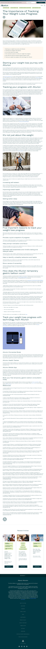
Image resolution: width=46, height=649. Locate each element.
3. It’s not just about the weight (11, 52)
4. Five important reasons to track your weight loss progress (18, 53)
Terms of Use (23, 625)
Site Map (23, 628)
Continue (40, 2)
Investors (23, 631)
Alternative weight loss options (25, 7)
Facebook (19, 646)
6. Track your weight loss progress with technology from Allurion (18, 57)
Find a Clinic (23, 611)
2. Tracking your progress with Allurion (13, 50)
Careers (23, 608)
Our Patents (23, 617)
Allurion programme (7, 543)
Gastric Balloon (6, 7)
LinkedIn (26, 646)
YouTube (21, 646)
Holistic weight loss (14, 7)
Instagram (24, 646)
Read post (9, 566)
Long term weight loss (36, 7)
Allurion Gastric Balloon (37, 543)
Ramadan (23, 543)
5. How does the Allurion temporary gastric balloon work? (17, 55)
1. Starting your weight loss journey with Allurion (15, 49)
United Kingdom (41, 0)
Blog (23, 614)
